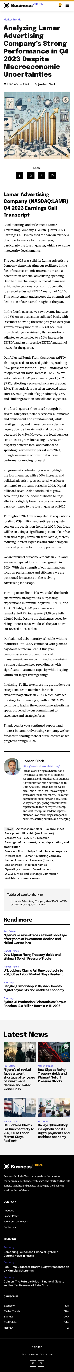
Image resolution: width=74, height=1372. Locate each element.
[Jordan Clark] (12, 790)
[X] (32, 175)
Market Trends (12, 19)
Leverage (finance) (42, 860)
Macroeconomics (36, 864)
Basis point (12, 833)
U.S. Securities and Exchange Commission (31, 873)
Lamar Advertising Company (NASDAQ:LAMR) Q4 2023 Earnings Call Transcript (39, 902)
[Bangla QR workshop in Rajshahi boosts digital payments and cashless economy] (54, 1107)
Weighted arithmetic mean (22, 878)
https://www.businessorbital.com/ (41, 766)
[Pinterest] (42, 175)
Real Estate (9, 931)
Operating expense (17, 869)
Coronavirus (13, 838)
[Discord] (33, 1363)
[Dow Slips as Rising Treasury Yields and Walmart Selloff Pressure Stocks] (54, 1052)
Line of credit (13, 864)
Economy (9, 982)
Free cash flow (14, 851)
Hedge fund (34, 851)
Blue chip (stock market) (38, 833)
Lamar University (16, 860)
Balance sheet (54, 829)
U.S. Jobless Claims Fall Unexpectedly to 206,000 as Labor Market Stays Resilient (19, 1133)
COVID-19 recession (36, 838)
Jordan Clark (47, 84)
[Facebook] (21, 175)
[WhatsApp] (53, 175)
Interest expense (56, 851)
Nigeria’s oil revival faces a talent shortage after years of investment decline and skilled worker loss (35, 939)
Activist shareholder (29, 829)
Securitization (42, 869)
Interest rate (13, 856)
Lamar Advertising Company (43, 856)
